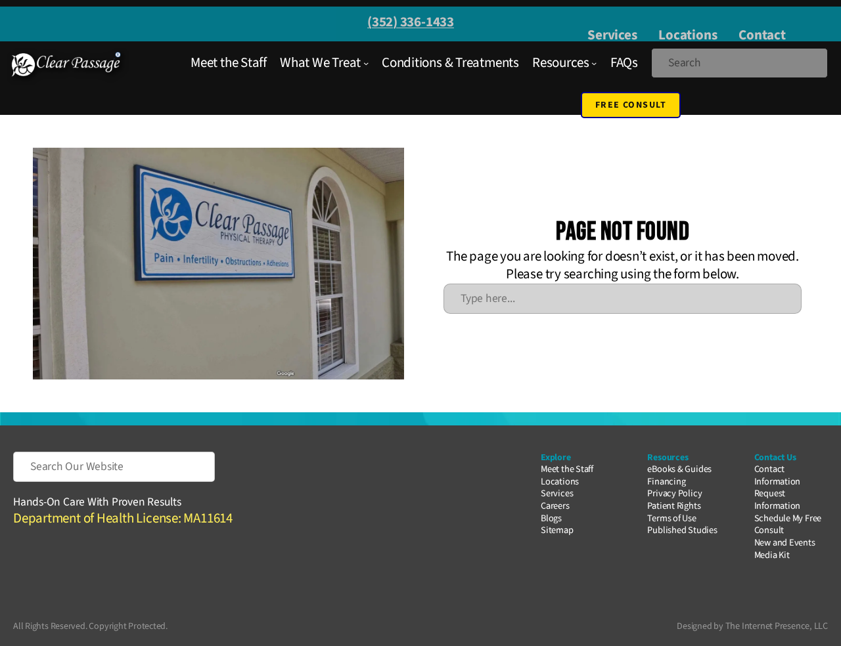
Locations (687, 35)
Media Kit (772, 555)
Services (612, 35)
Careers (555, 506)
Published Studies (682, 530)
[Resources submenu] (594, 63)
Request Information (777, 499)
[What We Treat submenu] (366, 63)
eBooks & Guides (679, 469)
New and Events (784, 542)
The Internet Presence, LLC (776, 626)
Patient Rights (673, 506)
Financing (666, 481)
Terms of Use (671, 518)
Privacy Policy (674, 493)
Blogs (551, 518)
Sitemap (557, 530)
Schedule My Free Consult (787, 524)
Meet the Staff (567, 469)
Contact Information (777, 475)
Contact (762, 35)
